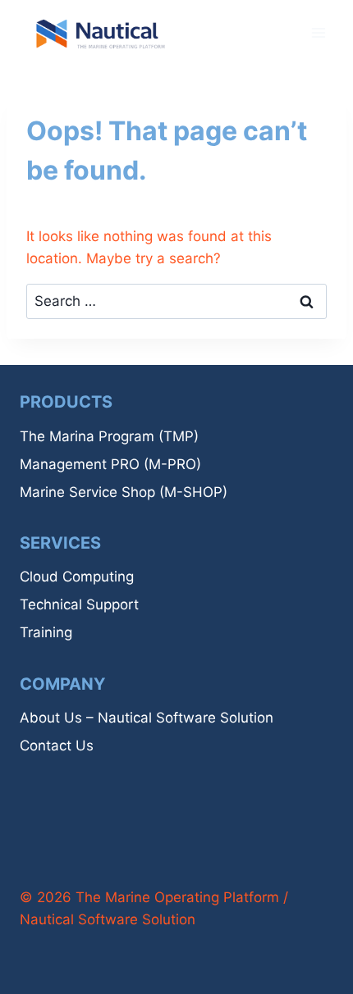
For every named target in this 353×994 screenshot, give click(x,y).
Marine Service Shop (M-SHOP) (123, 492)
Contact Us (57, 745)
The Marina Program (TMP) (109, 436)
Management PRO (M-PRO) (110, 464)
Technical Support (79, 604)
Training (46, 632)
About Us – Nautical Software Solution (146, 717)
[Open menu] (318, 32)
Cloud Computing (77, 576)
